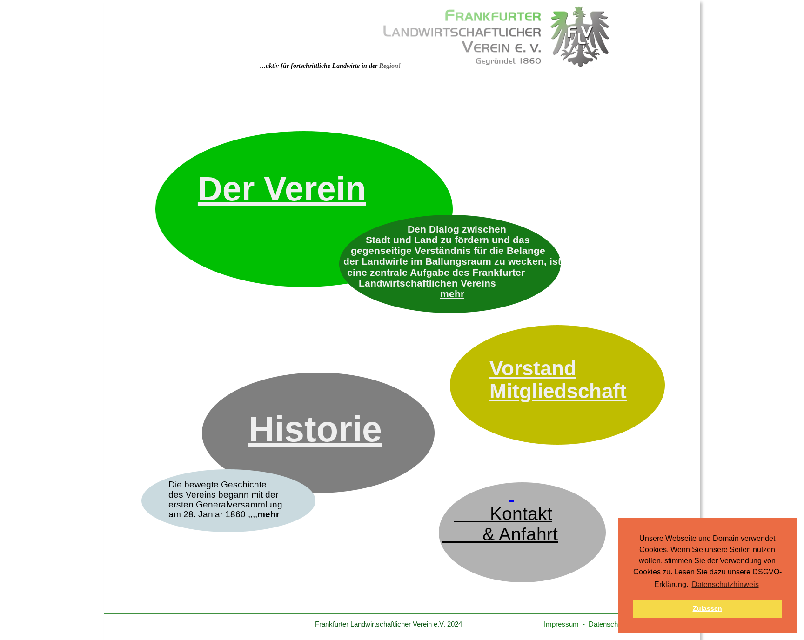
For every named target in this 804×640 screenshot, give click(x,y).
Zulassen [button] (707, 608)
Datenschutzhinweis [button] (725, 584)
